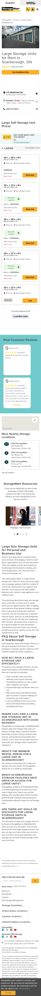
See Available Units (20, 72)
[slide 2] (20, 534)
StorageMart (6, 20)
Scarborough (26, 20)
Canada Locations (11, 916)
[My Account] (33, 9)
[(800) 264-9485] (28, 9)
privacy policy (24, 988)
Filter (8, 137)
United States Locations (14, 911)
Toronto (16, 20)
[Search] (35, 881)
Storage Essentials (12, 905)
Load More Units (20, 316)
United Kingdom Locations (16, 922)
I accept (8, 993)
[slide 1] (17, 534)
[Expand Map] (20, 423)
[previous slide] (14, 534)
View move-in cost (10, 173)
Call (30, 301)
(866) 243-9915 (20, 886)
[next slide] (26, 534)
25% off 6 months (11, 199)
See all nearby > (8, 473)
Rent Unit (30, 175)
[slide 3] (23, 534)
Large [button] (22, 148)
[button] (4, 37)
